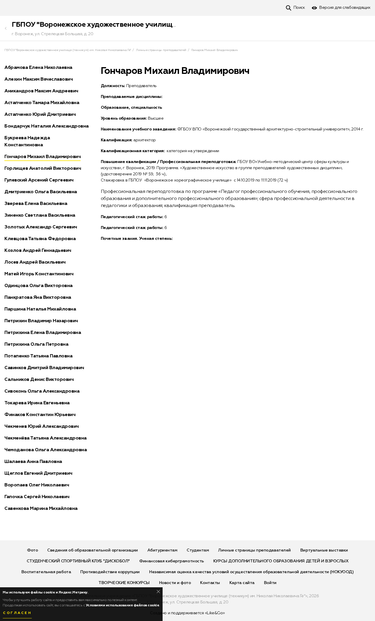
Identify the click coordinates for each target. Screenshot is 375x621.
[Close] (158, 591)
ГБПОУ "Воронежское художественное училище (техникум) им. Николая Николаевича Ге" (165, 24)
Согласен (17, 613)
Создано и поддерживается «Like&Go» (187, 613)
